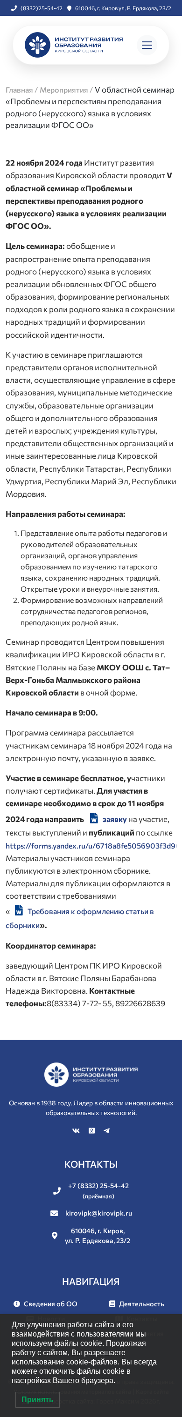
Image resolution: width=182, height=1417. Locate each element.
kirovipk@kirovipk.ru (98, 1213)
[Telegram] (107, 1130)
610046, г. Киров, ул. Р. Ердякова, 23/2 (97, 1235)
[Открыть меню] (147, 45)
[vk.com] (76, 1130)
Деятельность (141, 1303)
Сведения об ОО (50, 1303)
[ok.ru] (92, 1130)
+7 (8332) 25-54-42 (98, 1190)
